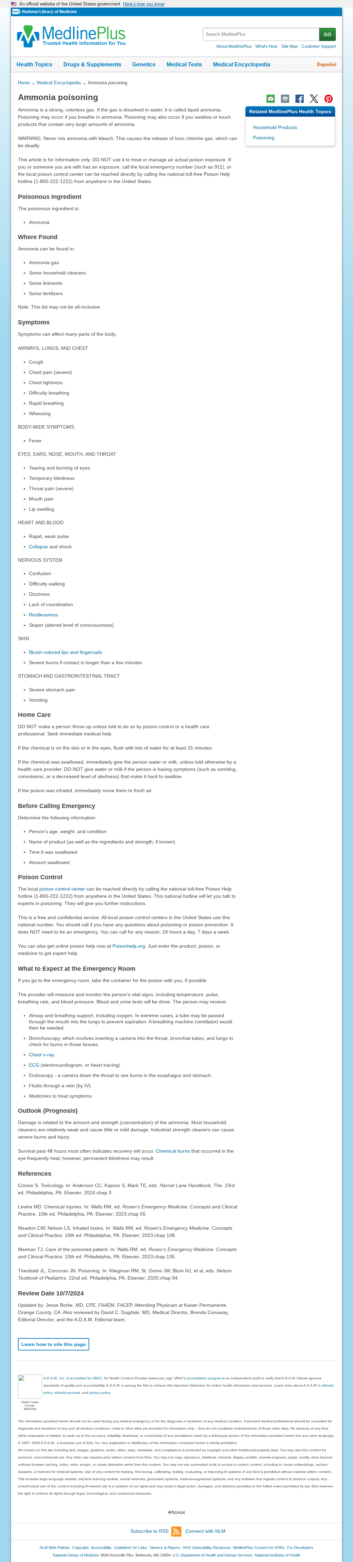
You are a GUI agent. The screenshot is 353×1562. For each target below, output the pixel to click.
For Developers (300, 1547)
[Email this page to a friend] (270, 98)
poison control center (62, 889)
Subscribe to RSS (149, 1531)
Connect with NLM (205, 1531)
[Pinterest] (328, 98)
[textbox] (261, 34)
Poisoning (263, 137)
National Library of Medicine (49, 11)
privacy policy (99, 1392)
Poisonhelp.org (128, 946)
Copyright (80, 1547)
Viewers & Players (165, 1547)
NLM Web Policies (55, 1547)
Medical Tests (184, 64)
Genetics (143, 64)
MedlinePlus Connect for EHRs (259, 1547)
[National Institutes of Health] (17, 11)
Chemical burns (173, 1151)
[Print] (285, 98)
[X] (314, 98)
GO (327, 34)
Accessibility (101, 1547)
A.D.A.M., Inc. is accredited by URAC (72, 1378)
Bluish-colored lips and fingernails (65, 652)
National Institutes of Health (277, 1555)
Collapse (38, 546)
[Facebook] (299, 98)
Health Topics (34, 64)
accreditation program (204, 1378)
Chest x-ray (41, 1054)
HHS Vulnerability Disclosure (207, 1547)
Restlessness (43, 614)
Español (326, 64)
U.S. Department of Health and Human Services (212, 1555)
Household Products (275, 127)
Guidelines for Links (130, 1547)
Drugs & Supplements (92, 64)
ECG (34, 1065)
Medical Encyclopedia (241, 64)
